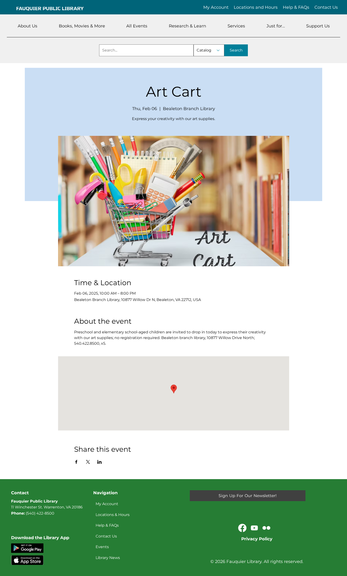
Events (102, 547)
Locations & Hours (113, 514)
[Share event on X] (88, 462)
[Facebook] (242, 528)
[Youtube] (254, 528)
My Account (107, 504)
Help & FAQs (107, 525)
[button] (27, 25)
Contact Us (106, 536)
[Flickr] (266, 528)
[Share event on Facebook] (76, 462)
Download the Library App (40, 537)
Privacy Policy (256, 539)
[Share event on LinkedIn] (99, 462)
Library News (108, 557)
